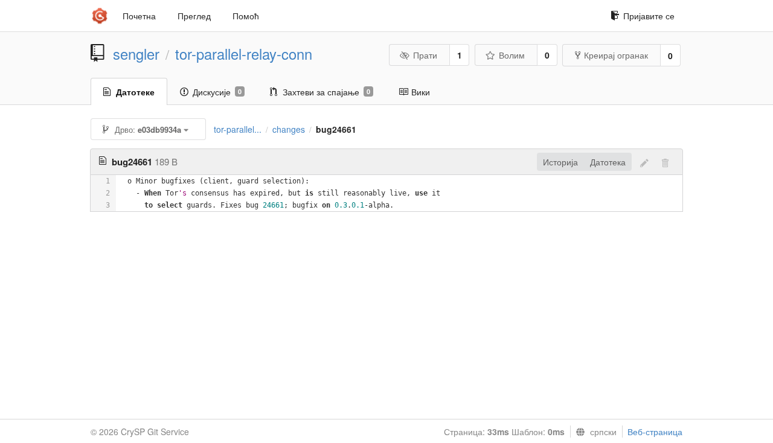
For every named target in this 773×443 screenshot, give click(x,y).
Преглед (194, 16)
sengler (136, 53)
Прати (425, 55)
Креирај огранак (616, 55)
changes (288, 129)
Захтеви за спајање (326, 92)
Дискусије (217, 92)
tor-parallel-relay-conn (243, 53)
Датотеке (135, 92)
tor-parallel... (237, 129)
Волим (512, 55)
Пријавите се (649, 16)
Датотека (608, 162)
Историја (560, 162)
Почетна (139, 16)
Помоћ (246, 16)
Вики (420, 92)
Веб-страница (654, 431)
